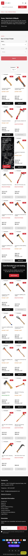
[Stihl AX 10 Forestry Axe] (20, 178)
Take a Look (6, 166)
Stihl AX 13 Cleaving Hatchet (19, 392)
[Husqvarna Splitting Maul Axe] (7, 320)
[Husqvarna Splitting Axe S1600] (20, 287)
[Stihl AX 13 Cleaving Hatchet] (20, 385)
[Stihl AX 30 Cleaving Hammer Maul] (20, 417)
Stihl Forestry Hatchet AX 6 (20, 121)
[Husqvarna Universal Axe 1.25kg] (20, 352)
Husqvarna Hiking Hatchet (6, 392)
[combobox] (14, 7)
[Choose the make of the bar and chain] (26, 41)
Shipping (3, 505)
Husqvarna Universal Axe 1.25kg (20, 360)
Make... (3, 41)
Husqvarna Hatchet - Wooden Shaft (6, 89)
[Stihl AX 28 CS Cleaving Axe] (7, 417)
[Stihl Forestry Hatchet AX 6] (20, 114)
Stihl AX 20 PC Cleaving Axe (7, 456)
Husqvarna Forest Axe (7, 184)
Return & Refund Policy (7, 506)
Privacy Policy (4, 508)
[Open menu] (2, 3)
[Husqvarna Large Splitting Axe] (7, 287)
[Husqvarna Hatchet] (7, 114)
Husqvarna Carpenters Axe (20, 153)
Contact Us (4, 501)
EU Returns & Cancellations (8, 512)
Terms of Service (5, 510)
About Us (3, 503)
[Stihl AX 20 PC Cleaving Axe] (7, 448)
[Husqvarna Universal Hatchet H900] (20, 81)
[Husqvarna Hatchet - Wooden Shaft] (7, 81)
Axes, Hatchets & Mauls (10, 11)
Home (2, 11)
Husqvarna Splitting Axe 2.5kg (7, 360)
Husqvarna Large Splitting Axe (5, 295)
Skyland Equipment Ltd (11, 554)
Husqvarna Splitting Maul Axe (7, 327)
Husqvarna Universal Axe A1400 (7, 215)
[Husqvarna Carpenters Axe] (20, 145)
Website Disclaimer (6, 494)
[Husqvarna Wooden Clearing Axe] (20, 320)
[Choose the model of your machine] (26, 48)
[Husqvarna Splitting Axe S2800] (7, 238)
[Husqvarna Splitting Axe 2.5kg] (7, 352)
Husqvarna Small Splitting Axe (20, 246)
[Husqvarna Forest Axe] (7, 178)
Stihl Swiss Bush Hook (20, 455)
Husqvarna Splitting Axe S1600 (20, 295)
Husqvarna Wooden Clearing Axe (19, 327)
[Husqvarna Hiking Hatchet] (7, 385)
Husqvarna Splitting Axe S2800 (7, 246)
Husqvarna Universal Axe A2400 (20, 215)
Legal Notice (4, 514)
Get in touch (14, 275)
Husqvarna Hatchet (6, 120)
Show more (4, 26)
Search (22, 7)
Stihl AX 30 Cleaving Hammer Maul (19, 425)
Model (2, 48)
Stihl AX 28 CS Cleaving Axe (7, 425)
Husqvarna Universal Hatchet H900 (19, 89)
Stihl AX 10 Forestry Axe (20, 184)
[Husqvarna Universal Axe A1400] (7, 207)
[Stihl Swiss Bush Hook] (20, 448)
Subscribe (21, 528)
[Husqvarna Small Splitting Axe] (20, 238)
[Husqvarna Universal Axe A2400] (20, 207)
